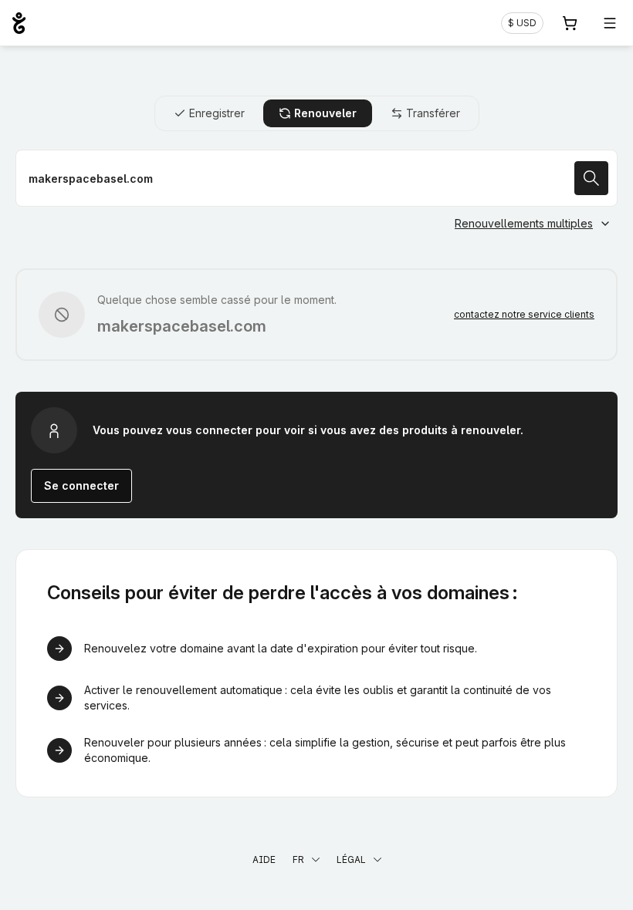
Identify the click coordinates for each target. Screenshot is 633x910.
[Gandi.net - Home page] (19, 23)
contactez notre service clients (524, 314)
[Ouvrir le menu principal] (610, 23)
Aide (264, 859)
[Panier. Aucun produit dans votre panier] (570, 23)
